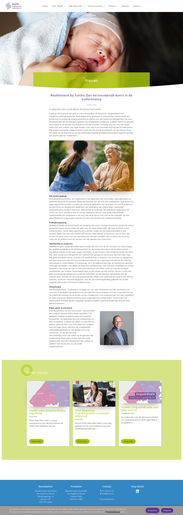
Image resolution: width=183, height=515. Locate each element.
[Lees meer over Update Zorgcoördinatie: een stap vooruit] (140, 405)
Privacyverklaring (113, 512)
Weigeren (167, 510)
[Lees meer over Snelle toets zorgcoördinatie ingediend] (48, 408)
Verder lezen (36, 441)
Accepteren (152, 510)
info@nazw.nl (107, 493)
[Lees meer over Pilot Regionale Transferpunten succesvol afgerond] (94, 408)
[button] (64, 6)
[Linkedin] (137, 491)
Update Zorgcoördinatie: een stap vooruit (140, 409)
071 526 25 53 (107, 491)
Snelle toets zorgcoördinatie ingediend (47, 412)
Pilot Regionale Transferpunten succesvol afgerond (92, 413)
